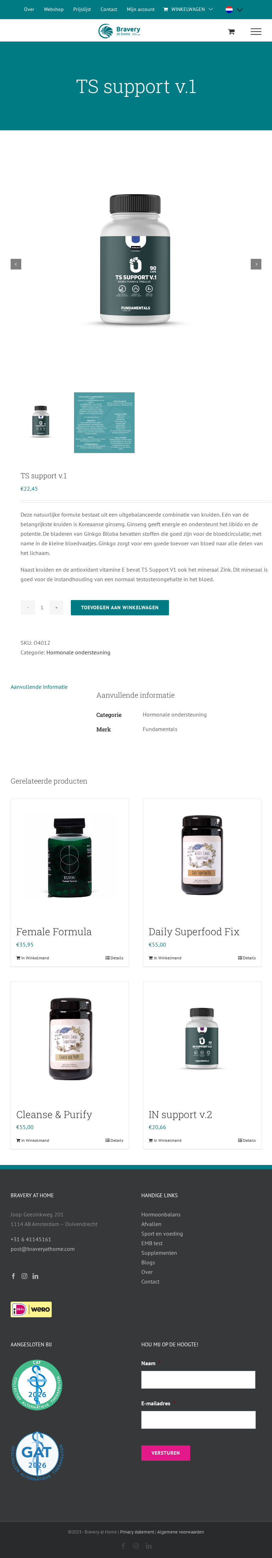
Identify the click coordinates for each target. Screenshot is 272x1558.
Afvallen (151, 1223)
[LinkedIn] (35, 1276)
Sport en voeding (162, 1233)
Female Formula (54, 931)
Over (147, 1271)
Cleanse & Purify (54, 1114)
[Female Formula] (70, 858)
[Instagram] (24, 1276)
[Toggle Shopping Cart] (231, 31)
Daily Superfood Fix (194, 931)
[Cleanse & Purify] (70, 1041)
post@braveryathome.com (43, 1248)
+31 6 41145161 (31, 1239)
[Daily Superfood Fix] (202, 858)
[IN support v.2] (202, 1041)
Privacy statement (137, 1532)
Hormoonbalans (161, 1214)
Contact (150, 1281)
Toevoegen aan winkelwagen (120, 607)
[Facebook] (13, 1276)
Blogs (148, 1262)
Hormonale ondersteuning (78, 652)
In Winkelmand (35, 957)
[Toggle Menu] (256, 31)
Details (116, 957)
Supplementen (159, 1252)
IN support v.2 (180, 1114)
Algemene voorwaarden (180, 1532)
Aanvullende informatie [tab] (39, 686)
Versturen (166, 1453)
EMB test (152, 1243)
